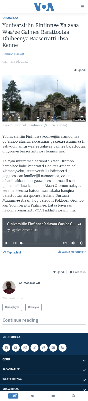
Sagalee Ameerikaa (24, 230)
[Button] (80, 70)
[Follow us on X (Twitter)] (34, 348)
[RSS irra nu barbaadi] (62, 348)
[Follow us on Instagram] (25, 348)
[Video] (53, 396)
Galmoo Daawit (13, 54)
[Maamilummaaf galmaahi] (53, 348)
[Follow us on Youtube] (16, 348)
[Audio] (33, 396)
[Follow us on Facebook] (6, 348)
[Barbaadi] (74, 396)
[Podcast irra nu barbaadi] (44, 348)
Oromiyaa (10, 18)
